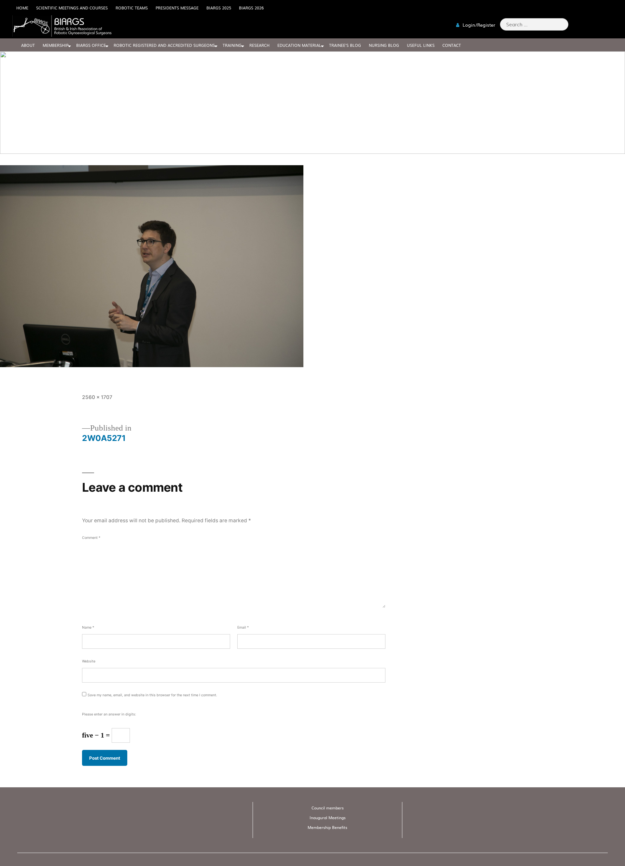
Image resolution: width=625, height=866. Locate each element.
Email (243, 627)
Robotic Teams (132, 8)
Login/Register (478, 24)
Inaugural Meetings (328, 817)
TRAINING (232, 45)
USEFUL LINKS (421, 45)
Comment (91, 538)
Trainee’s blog (345, 45)
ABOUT (28, 45)
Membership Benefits (327, 827)
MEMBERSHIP (55, 45)
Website (88, 661)
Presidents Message (177, 8)
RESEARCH (259, 45)
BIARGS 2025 (218, 8)
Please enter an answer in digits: (109, 714)
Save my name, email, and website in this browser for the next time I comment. (152, 695)
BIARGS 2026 (251, 8)
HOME (22, 8)
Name (88, 627)
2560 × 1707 (97, 397)
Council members (328, 808)
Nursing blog (384, 45)
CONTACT (451, 45)
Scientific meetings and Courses (72, 8)
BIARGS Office (91, 45)
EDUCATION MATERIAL (299, 45)
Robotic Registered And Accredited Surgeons (164, 45)
